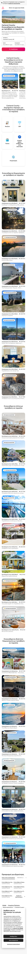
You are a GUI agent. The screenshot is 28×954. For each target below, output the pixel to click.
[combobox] (13, 39)
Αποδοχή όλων (13, 936)
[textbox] (7, 45)
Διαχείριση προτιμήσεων (13, 944)
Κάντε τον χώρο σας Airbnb (16, 8)
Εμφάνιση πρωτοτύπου (14, 3)
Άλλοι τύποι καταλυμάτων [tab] (8, 877)
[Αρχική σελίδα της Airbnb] (3, 7)
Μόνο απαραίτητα (13, 940)
